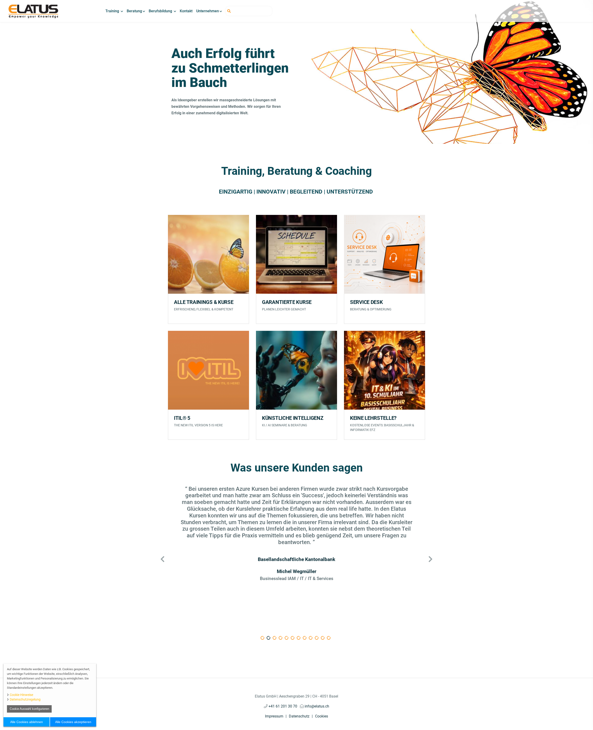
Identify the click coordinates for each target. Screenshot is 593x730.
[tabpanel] (296, 533)
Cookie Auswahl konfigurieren (29, 709)
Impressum (274, 716)
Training (112, 11)
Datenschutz (299, 716)
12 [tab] (333, 638)
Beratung (134, 11)
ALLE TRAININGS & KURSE (203, 302)
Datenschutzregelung (25, 699)
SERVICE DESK (366, 302)
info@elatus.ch (316, 706)
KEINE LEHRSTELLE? (373, 418)
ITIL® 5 (182, 418)
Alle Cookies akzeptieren (73, 722)
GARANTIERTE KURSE (287, 302)
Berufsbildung (161, 11)
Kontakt (186, 11)
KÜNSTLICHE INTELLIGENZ (292, 418)
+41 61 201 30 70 (282, 706)
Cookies (321, 716)
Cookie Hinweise (21, 695)
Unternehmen (207, 11)
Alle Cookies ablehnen (26, 722)
